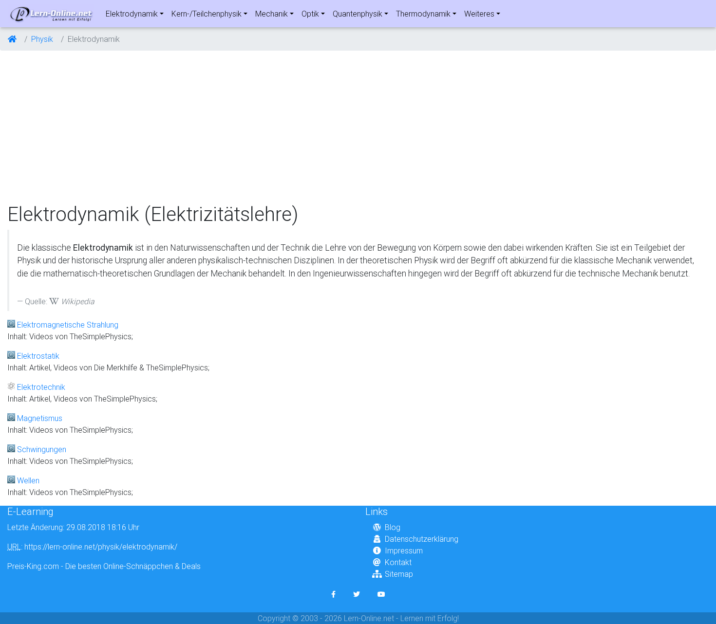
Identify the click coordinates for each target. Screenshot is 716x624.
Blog (392, 527)
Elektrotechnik (41, 387)
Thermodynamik (423, 13)
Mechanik (271, 13)
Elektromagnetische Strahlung (67, 325)
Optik (310, 13)
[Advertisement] (358, 126)
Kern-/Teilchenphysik (206, 13)
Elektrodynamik (132, 13)
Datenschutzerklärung (421, 539)
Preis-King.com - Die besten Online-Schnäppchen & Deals (104, 566)
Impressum (404, 550)
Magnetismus (39, 418)
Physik (42, 39)
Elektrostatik (38, 356)
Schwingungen (41, 449)
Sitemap (399, 574)
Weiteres (479, 13)
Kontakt (398, 562)
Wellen (28, 480)
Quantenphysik (357, 13)
